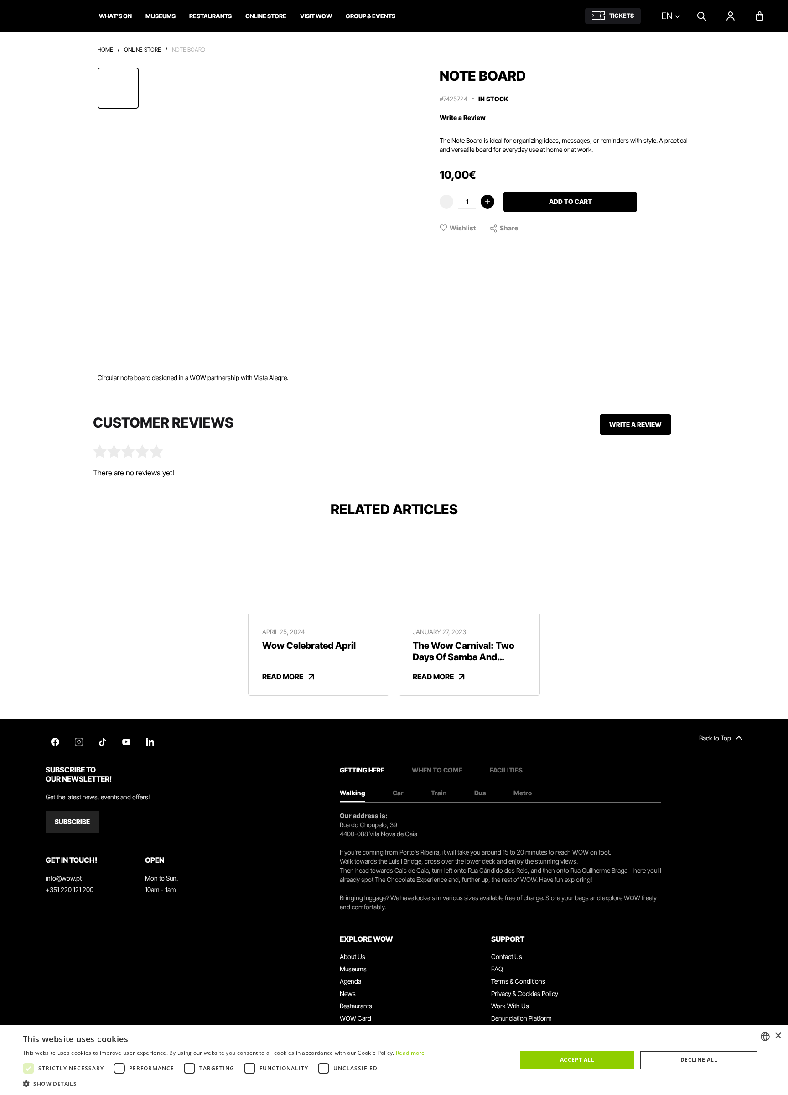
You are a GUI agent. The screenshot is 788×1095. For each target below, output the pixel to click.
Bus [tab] (480, 793)
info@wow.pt (64, 878)
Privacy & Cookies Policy (524, 993)
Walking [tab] (352, 793)
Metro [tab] (522, 793)
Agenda (350, 981)
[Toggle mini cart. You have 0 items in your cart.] (759, 16)
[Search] (701, 16)
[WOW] (49, 16)
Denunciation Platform (521, 1018)
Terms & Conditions (518, 981)
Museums (353, 969)
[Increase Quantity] (487, 202)
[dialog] (394, 1060)
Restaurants (356, 1006)
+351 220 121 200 (69, 889)
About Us (352, 956)
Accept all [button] (577, 1060)
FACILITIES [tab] (506, 770)
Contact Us (506, 956)
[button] (224, 1083)
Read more (410, 1053)
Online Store (142, 49)
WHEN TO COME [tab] (437, 770)
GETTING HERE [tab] (362, 770)
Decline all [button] (698, 1060)
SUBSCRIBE (72, 821)
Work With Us (510, 1006)
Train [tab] (439, 793)
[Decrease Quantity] (446, 202)
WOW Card (355, 1018)
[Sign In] (730, 16)
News (348, 993)
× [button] (777, 1035)
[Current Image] (118, 88)
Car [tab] (398, 793)
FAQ (497, 969)
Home (105, 49)
